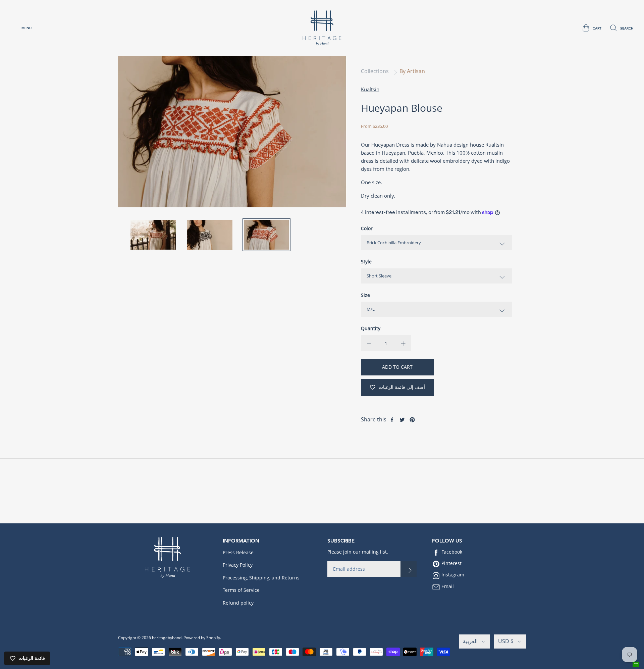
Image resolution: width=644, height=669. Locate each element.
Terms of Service (241, 590)
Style (366, 261)
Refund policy (238, 603)
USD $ (506, 641)
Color (367, 228)
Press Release (238, 552)
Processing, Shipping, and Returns (261, 577)
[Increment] (403, 343)
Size (365, 295)
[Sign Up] (408, 569)
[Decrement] (369, 343)
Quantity (370, 328)
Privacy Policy (238, 565)
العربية (470, 641)
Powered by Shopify (201, 637)
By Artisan (412, 71)
